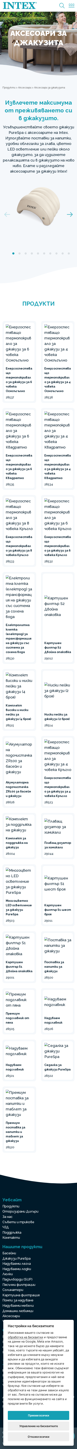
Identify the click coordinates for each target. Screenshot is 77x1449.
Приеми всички (38, 1415)
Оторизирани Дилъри (20, 1211)
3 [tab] (26, 254)
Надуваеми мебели (18, 1306)
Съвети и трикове (18, 1222)
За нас (7, 1217)
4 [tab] (32, 254)
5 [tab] (38, 254)
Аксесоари (24, 87)
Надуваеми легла (16, 1264)
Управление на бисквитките (38, 1426)
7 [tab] (50, 254)
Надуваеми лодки (16, 1269)
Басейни (9, 1253)
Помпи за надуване (17, 1300)
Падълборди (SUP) (17, 1279)
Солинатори (12, 1290)
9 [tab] (63, 254)
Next (70, 214)
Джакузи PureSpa (16, 1258)
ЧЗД (5, 1227)
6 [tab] (44, 254)
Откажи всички (38, 1436)
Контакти (11, 1238)
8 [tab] (56, 254)
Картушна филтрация (21, 1295)
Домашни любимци (17, 1311)
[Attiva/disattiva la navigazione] (72, 6)
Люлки (7, 1274)
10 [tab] (69, 254)
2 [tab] (19, 254)
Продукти (8, 87)
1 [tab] (13, 254)
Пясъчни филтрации (18, 1285)
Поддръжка (11, 1232)
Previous (7, 214)
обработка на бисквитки (25, 1337)
